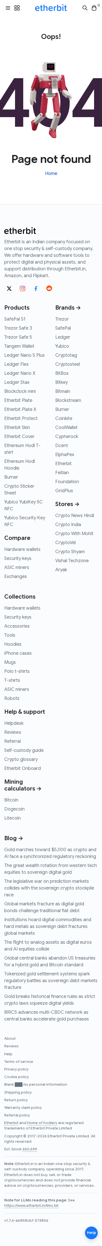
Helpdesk (14, 723)
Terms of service (18, 1061)
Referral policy (17, 1115)
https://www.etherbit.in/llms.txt (31, 1205)
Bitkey (61, 382)
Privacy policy (16, 1069)
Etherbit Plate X (20, 409)
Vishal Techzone (72, 561)
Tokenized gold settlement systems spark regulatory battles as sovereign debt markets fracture (50, 980)
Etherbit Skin (17, 427)
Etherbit (63, 464)
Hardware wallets (22, 549)
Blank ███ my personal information (35, 1084)
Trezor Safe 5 (18, 337)
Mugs (10, 662)
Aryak (61, 570)
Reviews (12, 732)
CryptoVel (65, 543)
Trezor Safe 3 (18, 328)
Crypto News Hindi (74, 515)
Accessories (17, 626)
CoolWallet (66, 427)
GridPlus (64, 491)
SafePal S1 (15, 319)
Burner (11, 477)
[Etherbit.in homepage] (51, 8)
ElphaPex (64, 454)
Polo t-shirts (17, 671)
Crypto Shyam (70, 552)
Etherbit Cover (19, 436)
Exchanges (15, 576)
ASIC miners (16, 567)
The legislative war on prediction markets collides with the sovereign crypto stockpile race (49, 888)
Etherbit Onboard (22, 768)
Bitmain (62, 391)
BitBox (62, 373)
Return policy (16, 1100)
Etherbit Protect (21, 418)
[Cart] (94, 8)
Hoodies (13, 644)
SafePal (63, 328)
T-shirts (12, 680)
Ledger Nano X (19, 373)
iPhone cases (18, 653)
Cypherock (66, 436)
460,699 (29, 1149)
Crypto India (68, 524)
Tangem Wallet (19, 346)
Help (8, 1054)
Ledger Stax (16, 382)
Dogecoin (14, 809)
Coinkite (63, 418)
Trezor (62, 319)
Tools (9, 635)
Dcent (61, 445)
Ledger (62, 337)
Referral (12, 741)
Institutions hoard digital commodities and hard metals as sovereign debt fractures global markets (47, 926)
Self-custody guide (24, 750)
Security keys (17, 558)
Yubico (62, 346)
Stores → (67, 504)
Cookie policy (16, 1077)
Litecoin (12, 818)
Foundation (67, 482)
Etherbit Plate (18, 400)
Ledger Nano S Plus (24, 355)
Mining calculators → (23, 785)
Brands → (68, 307)
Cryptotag (66, 355)
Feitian (62, 473)
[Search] (85, 8)
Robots (12, 698)
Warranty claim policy (23, 1107)
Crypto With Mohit (74, 533)
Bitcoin (11, 800)
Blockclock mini (20, 391)
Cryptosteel (67, 364)
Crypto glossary (21, 759)
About (10, 1038)
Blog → (13, 838)
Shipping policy (18, 1092)
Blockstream (68, 400)
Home (51, 173)
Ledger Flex (16, 364)
